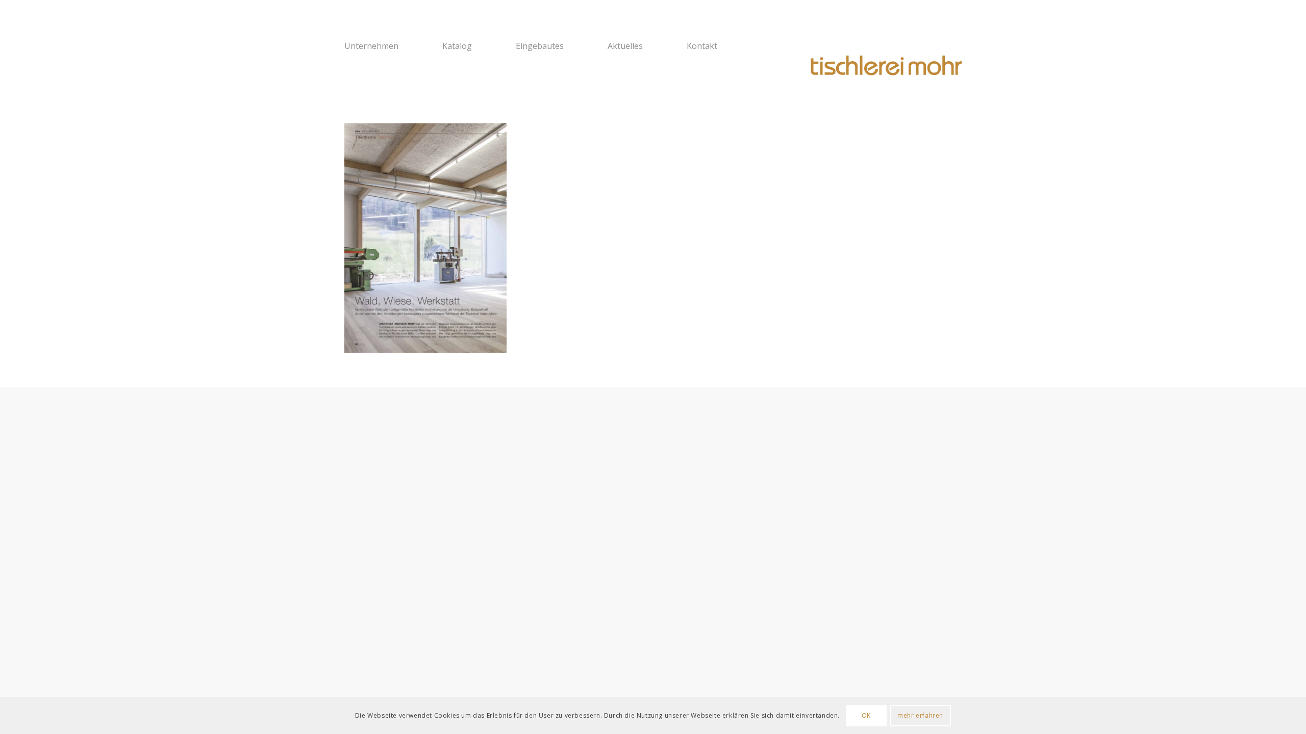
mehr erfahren (920, 715)
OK (866, 715)
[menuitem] (387, 46)
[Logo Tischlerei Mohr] (885, 66)
